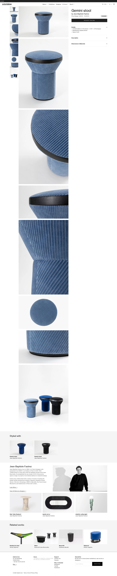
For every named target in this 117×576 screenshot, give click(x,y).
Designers (58, 4)
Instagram (57, 564)
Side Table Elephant (15, 514)
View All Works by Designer (17, 491)
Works (44, 4)
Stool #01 (61, 545)
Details (73, 27)
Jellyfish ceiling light (81, 514)
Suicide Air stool (14, 545)
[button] (106, 4)
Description (75, 38)
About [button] (71, 4)
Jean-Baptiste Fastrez (81, 14)
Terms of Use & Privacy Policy (31, 572)
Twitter (56, 566)
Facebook (57, 567)
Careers (56, 560)
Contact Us (57, 558)
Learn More (13, 487)
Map (14, 564)
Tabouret (86, 545)
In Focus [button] (64, 4)
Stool (35, 545)
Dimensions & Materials (78, 43)
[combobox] (110, 4)
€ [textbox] (109, 4)
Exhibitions (52, 4)
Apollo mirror (46, 514)
